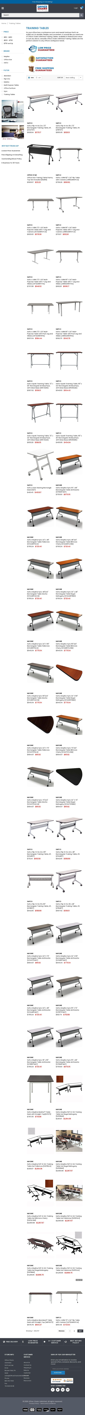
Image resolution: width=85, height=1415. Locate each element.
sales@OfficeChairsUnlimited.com (17, 1376)
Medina (6, 82)
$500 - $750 (8, 40)
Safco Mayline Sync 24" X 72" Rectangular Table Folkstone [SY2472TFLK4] (38, 750)
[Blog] (68, 1390)
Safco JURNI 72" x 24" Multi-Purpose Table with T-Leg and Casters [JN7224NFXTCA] (39, 230)
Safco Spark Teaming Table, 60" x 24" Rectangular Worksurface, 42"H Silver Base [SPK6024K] (69, 386)
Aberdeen (7, 75)
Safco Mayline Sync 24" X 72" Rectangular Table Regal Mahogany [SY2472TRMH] (67, 802)
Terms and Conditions (48, 1403)
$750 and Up (8, 43)
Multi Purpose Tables (11, 85)
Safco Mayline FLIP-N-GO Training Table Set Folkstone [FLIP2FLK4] (69, 1217)
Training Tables (15, 23)
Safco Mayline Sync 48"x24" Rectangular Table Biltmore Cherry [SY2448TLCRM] (66, 542)
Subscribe (58, 1373)
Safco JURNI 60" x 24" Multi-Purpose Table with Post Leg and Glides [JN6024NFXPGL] (69, 334)
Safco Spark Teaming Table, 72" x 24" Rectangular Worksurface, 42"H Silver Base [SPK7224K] (40, 438)
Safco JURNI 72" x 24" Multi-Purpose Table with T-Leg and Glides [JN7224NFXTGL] (39, 282)
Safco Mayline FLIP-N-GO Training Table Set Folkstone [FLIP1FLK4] (69, 1269)
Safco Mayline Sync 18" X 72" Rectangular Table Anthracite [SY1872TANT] (67, 1010)
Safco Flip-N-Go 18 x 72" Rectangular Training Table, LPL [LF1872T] (68, 128)
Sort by (60, 77)
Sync (5, 91)
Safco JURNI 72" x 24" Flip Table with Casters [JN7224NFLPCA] (68, 1321)
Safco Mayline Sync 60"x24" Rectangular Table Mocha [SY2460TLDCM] (37, 698)
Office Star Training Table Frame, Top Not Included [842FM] (40, 179)
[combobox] (42, 15)
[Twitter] (58, 1390)
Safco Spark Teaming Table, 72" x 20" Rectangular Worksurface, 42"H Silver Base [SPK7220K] (40, 386)
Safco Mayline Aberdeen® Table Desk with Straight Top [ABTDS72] (40, 1321)
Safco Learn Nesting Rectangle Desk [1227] (39, 489)
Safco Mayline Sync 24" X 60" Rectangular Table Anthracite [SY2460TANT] (67, 958)
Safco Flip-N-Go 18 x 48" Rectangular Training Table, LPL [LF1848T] (68, 906)
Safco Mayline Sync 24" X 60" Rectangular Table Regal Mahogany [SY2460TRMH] (67, 698)
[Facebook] (53, 1390)
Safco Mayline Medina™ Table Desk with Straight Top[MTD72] (39, 1113)
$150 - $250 (8, 37)
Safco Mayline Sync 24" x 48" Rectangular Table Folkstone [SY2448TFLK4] (38, 542)
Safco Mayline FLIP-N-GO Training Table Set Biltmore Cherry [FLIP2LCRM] (40, 1218)
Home (4, 23)
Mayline (6, 56)
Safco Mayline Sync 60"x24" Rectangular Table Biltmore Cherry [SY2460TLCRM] (66, 646)
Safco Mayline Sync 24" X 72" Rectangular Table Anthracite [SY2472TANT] (38, 958)
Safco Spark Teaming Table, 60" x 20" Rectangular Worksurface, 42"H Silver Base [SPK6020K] (69, 438)
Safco (6, 62)
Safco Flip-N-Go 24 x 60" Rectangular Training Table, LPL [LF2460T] (39, 854)
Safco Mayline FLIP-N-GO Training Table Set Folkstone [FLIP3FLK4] (40, 1165)
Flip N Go (7, 79)
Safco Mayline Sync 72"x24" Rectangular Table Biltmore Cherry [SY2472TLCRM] (66, 750)
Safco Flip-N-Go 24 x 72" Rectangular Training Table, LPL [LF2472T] (39, 128)
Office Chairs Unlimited (38, 1401)
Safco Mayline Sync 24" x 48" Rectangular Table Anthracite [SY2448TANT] (38, 1010)
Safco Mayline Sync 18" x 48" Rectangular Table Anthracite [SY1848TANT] (67, 490)
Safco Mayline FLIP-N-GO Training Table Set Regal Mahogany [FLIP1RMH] (40, 1270)
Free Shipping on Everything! (42, 2)
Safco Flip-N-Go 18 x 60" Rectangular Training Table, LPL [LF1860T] (39, 906)
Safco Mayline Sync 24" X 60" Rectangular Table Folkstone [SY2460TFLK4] (38, 646)
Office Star (8, 59)
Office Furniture (9, 88)
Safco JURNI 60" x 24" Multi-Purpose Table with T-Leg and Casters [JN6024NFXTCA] (67, 230)
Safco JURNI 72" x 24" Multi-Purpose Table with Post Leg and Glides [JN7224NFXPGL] (40, 334)
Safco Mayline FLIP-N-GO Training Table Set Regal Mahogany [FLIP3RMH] (69, 1114)
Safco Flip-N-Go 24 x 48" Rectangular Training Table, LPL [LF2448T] (68, 854)
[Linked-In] (63, 1390)
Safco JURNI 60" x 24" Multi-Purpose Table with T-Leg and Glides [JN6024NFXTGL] (67, 282)
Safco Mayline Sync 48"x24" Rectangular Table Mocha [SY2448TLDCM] (37, 594)
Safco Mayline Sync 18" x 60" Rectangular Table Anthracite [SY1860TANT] (38, 1062)
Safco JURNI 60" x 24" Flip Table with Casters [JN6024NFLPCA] (68, 179)
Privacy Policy (34, 1403)
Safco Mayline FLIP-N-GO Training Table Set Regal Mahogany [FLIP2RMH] (69, 1166)
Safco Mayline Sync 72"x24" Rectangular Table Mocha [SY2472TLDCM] (37, 802)
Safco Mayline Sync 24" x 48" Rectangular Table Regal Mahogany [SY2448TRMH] (67, 594)
